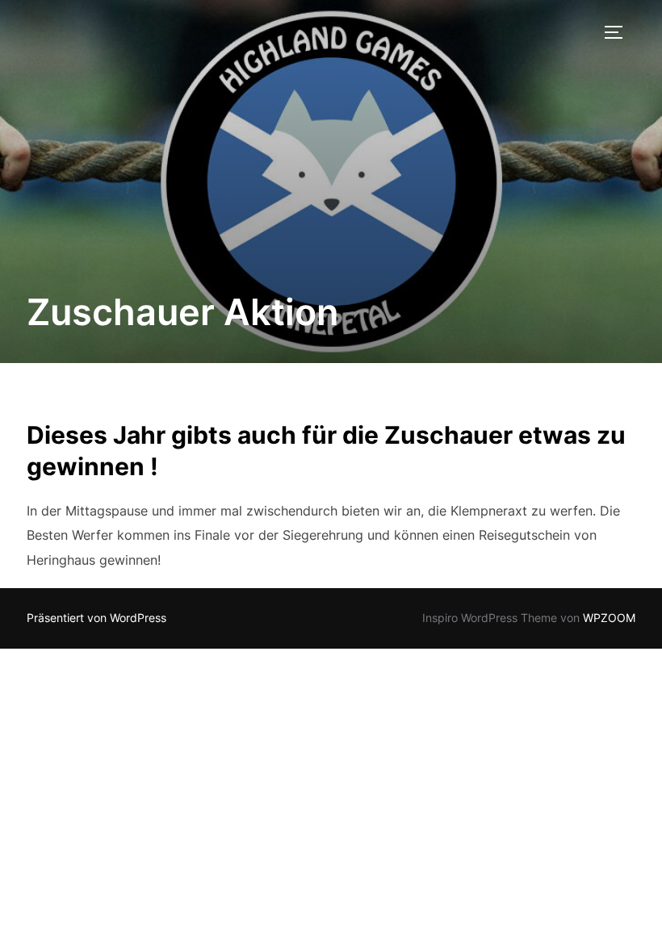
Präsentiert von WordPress (96, 617)
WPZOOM (609, 617)
